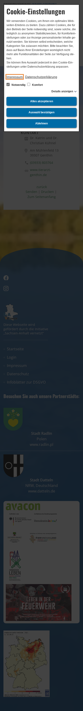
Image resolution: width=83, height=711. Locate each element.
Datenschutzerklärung (41, 77)
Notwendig (18, 85)
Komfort (37, 85)
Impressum (14, 77)
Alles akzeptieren (41, 101)
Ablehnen (41, 123)
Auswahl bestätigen (41, 112)
